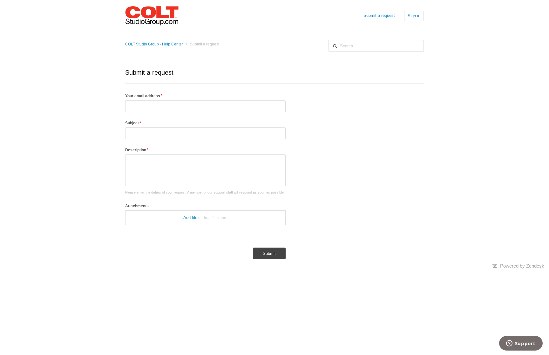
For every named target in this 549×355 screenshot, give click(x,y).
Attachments (137, 206)
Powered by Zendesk (522, 266)
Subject (132, 123)
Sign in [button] (414, 15)
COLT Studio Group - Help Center (154, 44)
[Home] (152, 15)
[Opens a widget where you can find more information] (521, 344)
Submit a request (379, 15)
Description (135, 150)
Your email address (142, 96)
